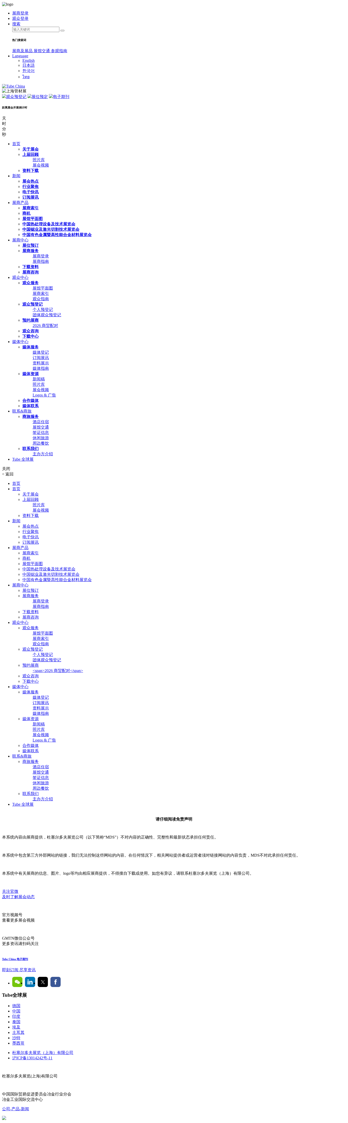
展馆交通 (42, 51)
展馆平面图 (32, 218)
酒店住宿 (41, 422)
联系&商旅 (22, 411)
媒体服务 (30, 347)
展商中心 (20, 240)
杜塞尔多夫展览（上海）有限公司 (42, 1052)
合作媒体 (30, 400)
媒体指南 (41, 368)
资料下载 (30, 170)
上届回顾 (30, 154)
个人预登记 (43, 309)
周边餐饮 (41, 443)
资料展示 (41, 363)
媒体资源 (30, 374)
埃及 (16, 1027)
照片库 (39, 160)
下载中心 (30, 336)
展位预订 (30, 245)
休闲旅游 (41, 438)
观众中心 (20, 277)
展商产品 (20, 202)
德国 (16, 1006)
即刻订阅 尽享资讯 (19, 970)
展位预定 (40, 96)
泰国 (16, 1022)
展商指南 (41, 261)
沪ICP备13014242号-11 (32, 1058)
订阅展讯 (30, 197)
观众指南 (41, 299)
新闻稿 (39, 379)
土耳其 (18, 1032)
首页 (16, 144)
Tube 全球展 (23, 459)
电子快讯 (30, 192)
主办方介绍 (43, 454)
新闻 (16, 176)
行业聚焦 (30, 186)
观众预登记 (16, 96)
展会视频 (41, 165)
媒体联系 (30, 406)
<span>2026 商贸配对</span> (58, 670)
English (28, 60)
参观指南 (59, 51)
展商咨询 (30, 272)
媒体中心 (20, 341)
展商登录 (41, 256)
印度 (16, 1016)
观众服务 (30, 283)
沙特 (16, 1038)
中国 (16, 1011)
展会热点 (30, 181)
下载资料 (30, 267)
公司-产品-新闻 (15, 1109)
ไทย (26, 77)
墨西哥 (18, 1043)
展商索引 (30, 208)
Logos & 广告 (44, 395)
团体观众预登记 (47, 315)
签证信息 (41, 432)
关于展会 (30, 149)
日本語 (28, 65)
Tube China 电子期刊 (15, 959)
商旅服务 (30, 416)
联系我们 (30, 448)
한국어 (28, 71)
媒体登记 (41, 352)
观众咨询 (30, 331)
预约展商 (30, 320)
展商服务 (30, 251)
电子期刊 (61, 96)
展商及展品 (23, 51)
